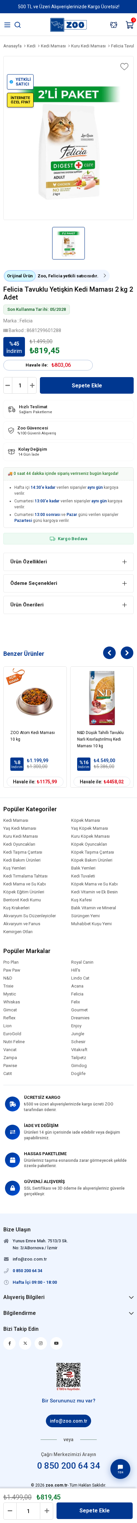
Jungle (77, 1034)
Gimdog (79, 1065)
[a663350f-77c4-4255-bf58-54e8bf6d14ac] (69, 1377)
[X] (25, 1343)
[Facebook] (9, 1343)
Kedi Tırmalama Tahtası (25, 876)
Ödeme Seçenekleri (33, 583)
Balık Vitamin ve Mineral (93, 908)
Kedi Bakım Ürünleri (22, 860)
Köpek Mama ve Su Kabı (94, 884)
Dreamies (80, 1018)
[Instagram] (41, 1343)
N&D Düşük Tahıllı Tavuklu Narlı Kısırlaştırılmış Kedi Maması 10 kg (100, 739)
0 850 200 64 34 (68, 1466)
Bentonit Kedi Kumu (22, 900)
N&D (7, 978)
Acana (77, 986)
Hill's (75, 970)
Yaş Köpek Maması (89, 828)
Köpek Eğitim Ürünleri (23, 892)
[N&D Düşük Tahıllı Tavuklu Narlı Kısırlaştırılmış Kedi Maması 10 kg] (102, 698)
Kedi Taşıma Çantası (22, 852)
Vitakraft (79, 1049)
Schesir (78, 1042)
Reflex (9, 1018)
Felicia (77, 994)
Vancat (10, 1049)
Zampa (10, 1057)
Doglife (78, 1073)
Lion (7, 1026)
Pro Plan (11, 962)
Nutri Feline (14, 1042)
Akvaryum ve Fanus (21, 924)
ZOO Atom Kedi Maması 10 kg (32, 736)
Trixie (8, 986)
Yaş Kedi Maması (19, 828)
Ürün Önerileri (27, 605)
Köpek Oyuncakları (89, 844)
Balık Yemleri (83, 868)
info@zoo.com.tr (68, 1421)
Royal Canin (82, 962)
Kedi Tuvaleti (83, 876)
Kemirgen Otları (18, 932)
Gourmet (79, 1010)
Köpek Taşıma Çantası (92, 852)
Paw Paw (11, 970)
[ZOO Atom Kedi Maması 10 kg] (35, 698)
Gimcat (10, 1010)
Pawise (10, 1065)
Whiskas (11, 1002)
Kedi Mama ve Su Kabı (24, 884)
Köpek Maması (85, 820)
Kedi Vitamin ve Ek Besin (94, 892)
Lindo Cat (80, 978)
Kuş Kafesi (81, 900)
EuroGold (12, 1034)
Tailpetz (78, 1057)
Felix (75, 1002)
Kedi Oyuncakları (19, 844)
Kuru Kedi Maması (20, 836)
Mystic (9, 994)
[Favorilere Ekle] (123, 67)
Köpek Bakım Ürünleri (91, 860)
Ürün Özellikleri (28, 562)
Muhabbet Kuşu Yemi (91, 924)
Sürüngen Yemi (85, 916)
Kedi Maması (15, 820)
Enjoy (76, 1026)
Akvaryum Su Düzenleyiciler (29, 916)
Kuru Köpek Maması (90, 836)
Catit (7, 1073)
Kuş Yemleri (14, 868)
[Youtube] (56, 1343)
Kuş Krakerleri (16, 908)
